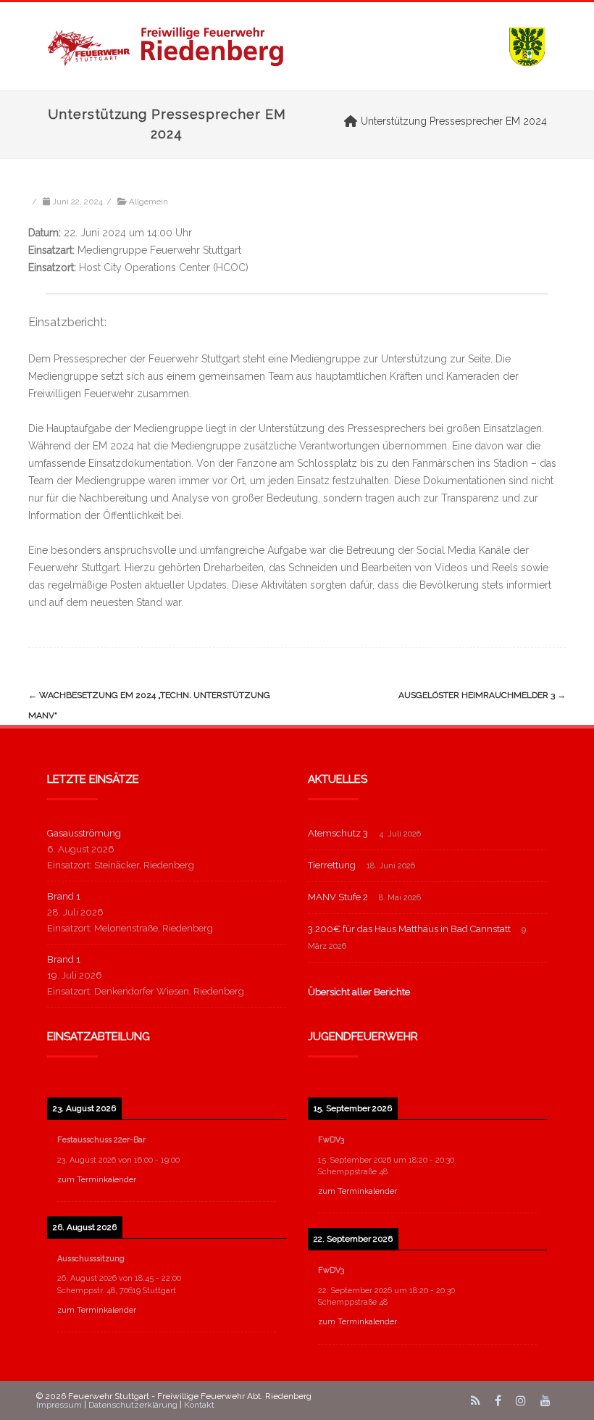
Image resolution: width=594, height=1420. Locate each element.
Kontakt (199, 1405)
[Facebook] (498, 1400)
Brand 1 (63, 896)
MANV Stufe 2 (338, 897)
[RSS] (476, 1400)
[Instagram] (521, 1400)
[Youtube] (545, 1400)
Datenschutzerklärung (132, 1405)
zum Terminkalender (96, 1179)
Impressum (59, 1405)
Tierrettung (332, 865)
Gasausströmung (84, 833)
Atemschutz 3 (338, 833)
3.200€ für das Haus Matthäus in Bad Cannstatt (409, 928)
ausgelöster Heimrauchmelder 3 (482, 695)
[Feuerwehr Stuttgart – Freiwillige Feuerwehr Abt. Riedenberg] (297, 46)
